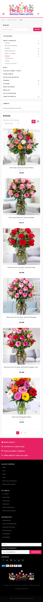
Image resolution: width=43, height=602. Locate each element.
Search (37, 29)
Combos (7, 43)
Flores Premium (10, 51)
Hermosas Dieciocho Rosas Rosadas (21, 217)
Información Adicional (9, 510)
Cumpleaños (8, 74)
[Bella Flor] (22, 9)
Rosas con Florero (11, 63)
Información (6, 497)
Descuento (6, 504)
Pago (4, 474)
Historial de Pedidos (8, 507)
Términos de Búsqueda (9, 523)
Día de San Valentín (11, 45)
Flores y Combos (10, 53)
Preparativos (9, 58)
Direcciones (6, 500)
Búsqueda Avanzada (9, 527)
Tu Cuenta (5, 494)
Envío (4, 477)
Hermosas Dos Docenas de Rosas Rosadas (21, 317)
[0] (39, 14)
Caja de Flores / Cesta (12, 71)
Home (3, 19)
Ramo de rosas (9, 87)
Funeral (6, 80)
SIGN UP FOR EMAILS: (9, 548)
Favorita (7, 48)
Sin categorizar (9, 93)
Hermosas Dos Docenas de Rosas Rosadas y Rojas (21, 367)
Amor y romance (12, 19)
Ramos (8, 61)
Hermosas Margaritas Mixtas (21, 417)
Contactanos (6, 534)
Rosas (7, 56)
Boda (5, 67)
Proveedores (6, 537)
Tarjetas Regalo (9, 96)
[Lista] (38, 121)
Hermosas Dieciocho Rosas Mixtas (22, 167)
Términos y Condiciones (10, 481)
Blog (4, 467)
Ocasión (6, 83)
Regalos (6, 90)
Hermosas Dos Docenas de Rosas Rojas (21, 267)
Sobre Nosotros (7, 530)
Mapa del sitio (7, 520)
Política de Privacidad (9, 484)
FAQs (4, 471)
